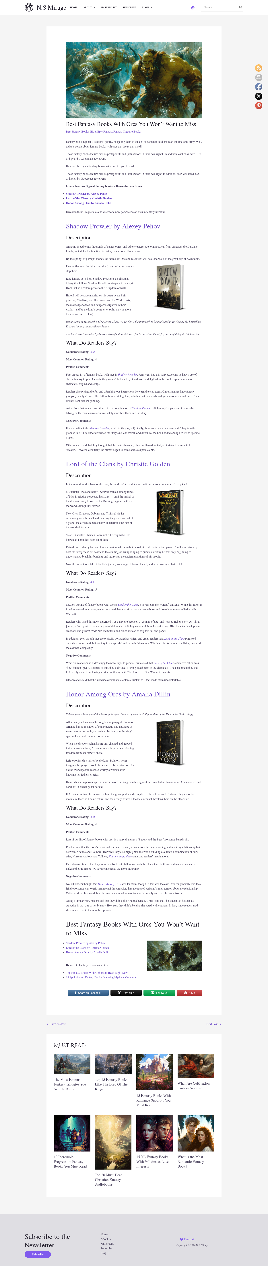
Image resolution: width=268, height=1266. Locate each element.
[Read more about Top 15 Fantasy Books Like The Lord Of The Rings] (113, 1063)
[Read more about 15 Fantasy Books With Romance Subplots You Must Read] (154, 1071)
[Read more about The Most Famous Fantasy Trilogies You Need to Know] (72, 1063)
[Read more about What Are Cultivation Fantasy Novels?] (196, 1065)
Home (73, 7)
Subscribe (129, 7)
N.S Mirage (51, 7)
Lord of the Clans (128, 604)
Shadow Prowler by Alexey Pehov (86, 193)
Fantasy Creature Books (127, 131)
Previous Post (56, 1024)
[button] (93, 7)
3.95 (93, 352)
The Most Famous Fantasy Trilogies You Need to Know (70, 1084)
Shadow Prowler (127, 374)
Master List (109, 7)
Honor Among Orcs (120, 856)
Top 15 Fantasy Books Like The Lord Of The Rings (111, 1084)
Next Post (213, 1024)
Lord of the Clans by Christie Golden (89, 198)
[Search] (240, 7)
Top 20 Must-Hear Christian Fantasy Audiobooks (108, 1179)
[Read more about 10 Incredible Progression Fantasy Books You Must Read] (72, 1133)
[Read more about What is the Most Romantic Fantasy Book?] (196, 1133)
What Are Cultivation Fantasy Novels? (194, 1085)
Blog (145, 7)
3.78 (93, 817)
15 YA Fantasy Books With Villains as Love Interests (152, 1161)
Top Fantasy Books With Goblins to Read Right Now (97, 972)
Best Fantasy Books (77, 131)
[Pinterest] (193, 7)
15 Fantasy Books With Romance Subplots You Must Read (153, 1100)
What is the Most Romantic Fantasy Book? (191, 1161)
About (87, 7)
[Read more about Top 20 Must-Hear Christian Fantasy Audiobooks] (113, 1141)
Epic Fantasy (104, 131)
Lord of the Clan (163, 663)
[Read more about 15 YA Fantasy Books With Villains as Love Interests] (154, 1133)
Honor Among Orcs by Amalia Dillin (88, 203)
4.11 (93, 582)
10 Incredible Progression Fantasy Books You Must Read (70, 1161)
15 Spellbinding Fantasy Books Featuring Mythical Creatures (101, 977)
